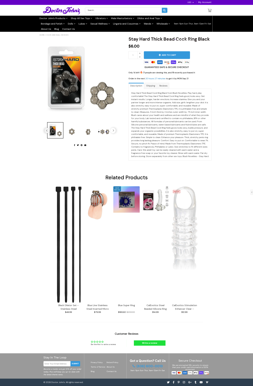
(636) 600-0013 (185, 40)
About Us (46, 29)
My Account (204, 2)
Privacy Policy (97, 362)
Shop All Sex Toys (81, 18)
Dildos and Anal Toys (148, 18)
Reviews (163, 85)
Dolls (71, 23)
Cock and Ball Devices (57, 35)
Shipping (150, 85)
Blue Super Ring (126, 305)
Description (136, 85)
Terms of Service (98, 367)
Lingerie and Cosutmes (126, 23)
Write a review (149, 343)
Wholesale (162, 23)
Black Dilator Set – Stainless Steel (68, 307)
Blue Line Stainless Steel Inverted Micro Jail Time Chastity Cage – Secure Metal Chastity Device (97, 307)
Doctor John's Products (53, 18)
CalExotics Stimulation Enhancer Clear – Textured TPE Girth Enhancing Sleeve (184, 307)
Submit (75, 363)
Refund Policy (112, 362)
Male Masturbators (122, 18)
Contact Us (68, 29)
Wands (148, 23)
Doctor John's (58, 382)
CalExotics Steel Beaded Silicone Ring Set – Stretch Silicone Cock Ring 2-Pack (155, 307)
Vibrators (100, 18)
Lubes (82, 23)
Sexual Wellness (99, 23)
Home (42, 35)
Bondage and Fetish (52, 23)
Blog (56, 29)
